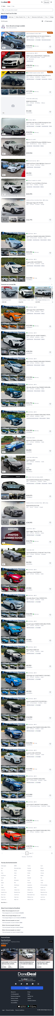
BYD (2, 880)
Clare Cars (16, 897)
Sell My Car (30, 996)
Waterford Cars (44, 892)
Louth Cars (16, 894)
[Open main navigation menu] (51, 2)
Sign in (27, 988)
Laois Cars (43, 897)
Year (29, 17)
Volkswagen (3, 865)
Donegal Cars (30, 892)
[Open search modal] (42, 2)
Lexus (28, 880)
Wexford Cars (17, 892)
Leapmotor (29, 885)
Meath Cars (43, 889)
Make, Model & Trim (20, 17)
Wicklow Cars (30, 897)
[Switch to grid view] (42, 21)
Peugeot (29, 870)
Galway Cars (16, 889)
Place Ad (46, 2)
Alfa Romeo (16, 885)
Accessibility (14, 1002)
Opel (2, 873)
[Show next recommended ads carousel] (52, 284)
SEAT (15, 875)
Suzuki (2, 877)
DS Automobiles (44, 885)
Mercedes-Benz (17, 868)
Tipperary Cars (44, 894)
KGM (15, 887)
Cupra (42, 880)
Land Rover (3, 875)
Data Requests (14, 1000)
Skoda (15, 870)
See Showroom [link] (4, 943)
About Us (13, 992)
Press (29, 992)
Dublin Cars (43, 887)
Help (29, 994)
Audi (42, 865)
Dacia (28, 875)
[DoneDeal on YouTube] (27, 984)
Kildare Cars (30, 889)
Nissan (42, 868)
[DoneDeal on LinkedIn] (32, 984)
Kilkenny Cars (30, 899)
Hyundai (29, 868)
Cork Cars (3, 889)
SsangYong (29, 887)
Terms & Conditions (19, 1010)
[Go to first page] (2, 853)
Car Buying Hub (15, 994)
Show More (3, 902)
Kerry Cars (3, 894)
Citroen (42, 873)
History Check (14, 998)
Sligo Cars (16, 899)
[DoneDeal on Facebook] (16, 984)
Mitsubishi (16, 880)
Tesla (42, 882)
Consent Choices (32, 1000)
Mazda (42, 875)
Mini (15, 877)
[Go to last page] (52, 853)
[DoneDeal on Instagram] (38, 984)
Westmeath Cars (31, 894)
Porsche (29, 882)
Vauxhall (29, 877)
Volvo (15, 873)
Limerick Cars (4, 892)
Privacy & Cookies (10, 1010)
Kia (1, 870)
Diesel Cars (43, 899)
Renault (42, 870)
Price (46, 17)
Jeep (2, 885)
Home (8, 6)
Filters (4, 17)
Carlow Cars (3, 899)
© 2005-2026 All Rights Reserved (44, 1009)
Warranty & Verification (37, 17)
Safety (29, 998)
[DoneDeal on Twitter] (21, 984)
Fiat (41, 877)
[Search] (3, 10)
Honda (28, 873)
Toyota (28, 865)
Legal (3, 1010)
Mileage (52, 17)
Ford (2, 868)
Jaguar (2, 882)
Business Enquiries (15, 996)
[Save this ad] (50, 46)
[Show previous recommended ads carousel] (49, 284)
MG (15, 882)
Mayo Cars (3, 897)
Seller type (11, 17)
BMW (15, 865)
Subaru (2, 887)
